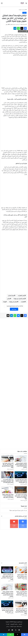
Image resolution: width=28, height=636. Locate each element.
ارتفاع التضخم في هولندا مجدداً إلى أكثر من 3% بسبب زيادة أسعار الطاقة (21, 593)
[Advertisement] (14, 72)
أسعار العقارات (21, 295)
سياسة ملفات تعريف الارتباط (16, 626)
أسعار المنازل (11, 295)
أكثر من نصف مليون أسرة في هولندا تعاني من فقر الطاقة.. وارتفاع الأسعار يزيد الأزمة (7, 465)
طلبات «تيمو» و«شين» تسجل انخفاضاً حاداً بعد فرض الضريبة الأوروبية (22, 576)
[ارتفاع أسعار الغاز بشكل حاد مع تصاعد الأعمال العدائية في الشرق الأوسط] (21, 474)
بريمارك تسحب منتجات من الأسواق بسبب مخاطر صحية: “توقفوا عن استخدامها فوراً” (21, 497)
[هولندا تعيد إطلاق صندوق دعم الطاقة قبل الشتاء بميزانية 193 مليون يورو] (7, 489)
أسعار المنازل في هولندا (19, 298)
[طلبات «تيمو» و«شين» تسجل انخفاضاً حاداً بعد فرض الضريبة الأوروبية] (21, 569)
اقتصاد (20, 9)
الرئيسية (24, 9)
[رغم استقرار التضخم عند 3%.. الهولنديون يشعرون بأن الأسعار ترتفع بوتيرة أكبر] (7, 474)
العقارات (23, 301)
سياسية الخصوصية (14, 624)
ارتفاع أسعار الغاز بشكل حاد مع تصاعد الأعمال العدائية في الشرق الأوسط (21, 481)
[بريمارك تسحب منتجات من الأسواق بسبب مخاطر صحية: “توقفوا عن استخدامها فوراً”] (21, 489)
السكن (8, 298)
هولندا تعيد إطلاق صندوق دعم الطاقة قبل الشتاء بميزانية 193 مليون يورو (7, 496)
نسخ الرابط (14, 309)
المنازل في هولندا (13, 301)
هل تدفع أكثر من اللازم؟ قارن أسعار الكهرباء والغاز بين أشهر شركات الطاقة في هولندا (7, 577)
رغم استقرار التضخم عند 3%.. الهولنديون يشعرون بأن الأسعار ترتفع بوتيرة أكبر (7, 481)
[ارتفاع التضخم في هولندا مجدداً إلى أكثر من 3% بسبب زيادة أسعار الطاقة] (21, 586)
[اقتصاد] (22, 3)
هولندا (4, 301)
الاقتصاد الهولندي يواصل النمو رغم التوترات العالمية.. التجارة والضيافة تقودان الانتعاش (21, 465)
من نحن (7, 626)
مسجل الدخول (18, 510)
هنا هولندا (7, 621)
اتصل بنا (7, 624)
